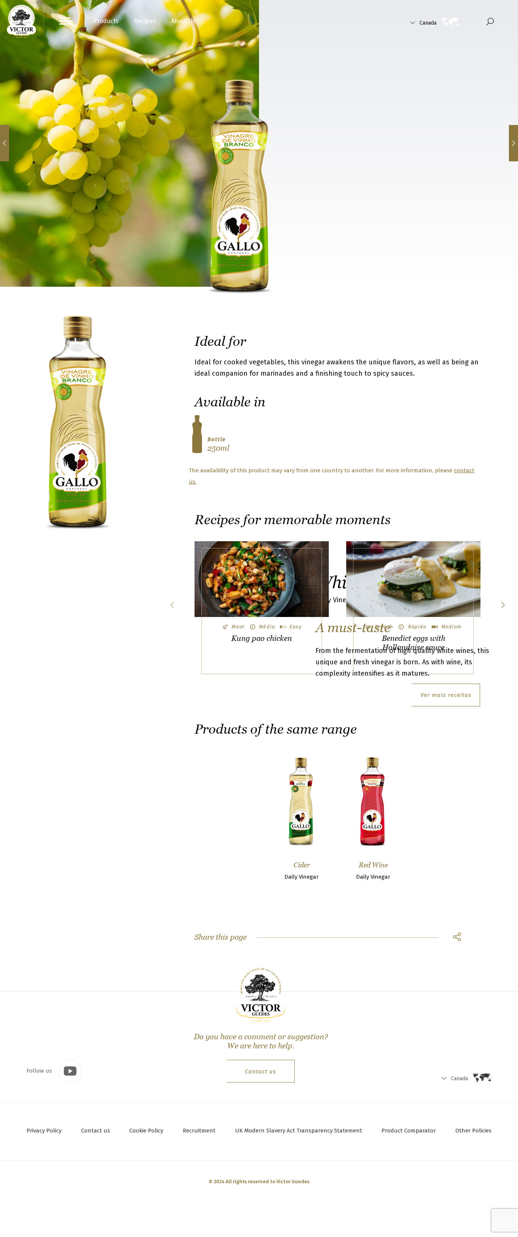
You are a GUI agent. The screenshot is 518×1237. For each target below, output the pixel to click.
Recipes (145, 21)
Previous (172, 605)
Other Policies (473, 1130)
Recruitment (199, 1130)
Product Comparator (408, 1130)
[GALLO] (21, 21)
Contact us (260, 1071)
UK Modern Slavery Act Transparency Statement (298, 1130)
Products (106, 21)
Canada (427, 23)
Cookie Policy (146, 1130)
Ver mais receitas (446, 695)
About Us (183, 21)
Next (502, 605)
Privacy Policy (44, 1130)
